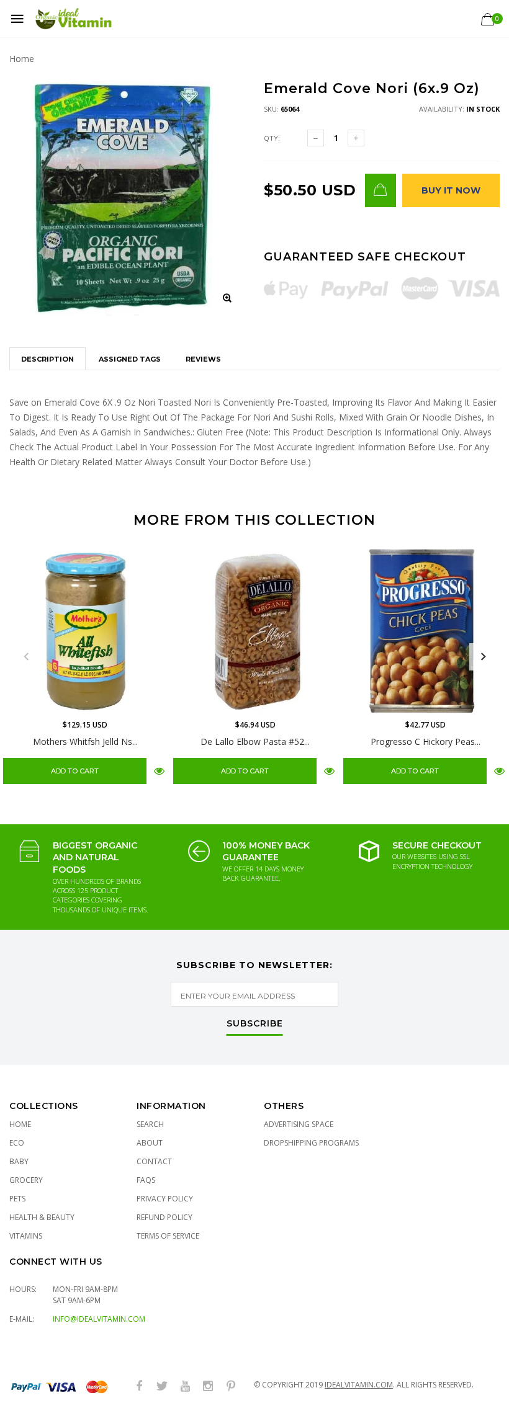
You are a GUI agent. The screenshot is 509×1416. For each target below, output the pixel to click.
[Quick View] (159, 770)
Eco (16, 1143)
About (150, 1143)
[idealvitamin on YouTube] (185, 1386)
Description (47, 359)
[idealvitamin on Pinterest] (231, 1386)
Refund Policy (164, 1217)
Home (21, 59)
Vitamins (25, 1236)
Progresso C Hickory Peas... (425, 741)
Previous (26, 656)
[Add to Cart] (380, 190)
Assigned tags (130, 359)
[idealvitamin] (73, 18)
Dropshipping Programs (311, 1143)
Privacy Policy (165, 1198)
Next (483, 656)
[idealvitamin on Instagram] (208, 1386)
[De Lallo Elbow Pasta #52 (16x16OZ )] (255, 631)
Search (150, 1124)
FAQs (146, 1180)
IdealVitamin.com (359, 1384)
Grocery (26, 1180)
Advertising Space (298, 1124)
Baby (19, 1161)
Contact (154, 1161)
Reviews (203, 359)
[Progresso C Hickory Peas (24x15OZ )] (425, 631)
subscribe (255, 1024)
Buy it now (450, 190)
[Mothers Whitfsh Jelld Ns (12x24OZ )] (85, 631)
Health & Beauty (41, 1217)
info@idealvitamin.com (99, 1319)
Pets (17, 1198)
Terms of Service (168, 1236)
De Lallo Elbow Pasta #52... (255, 741)
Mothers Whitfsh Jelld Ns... (85, 741)
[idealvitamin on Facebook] (139, 1386)
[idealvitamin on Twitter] (162, 1386)
